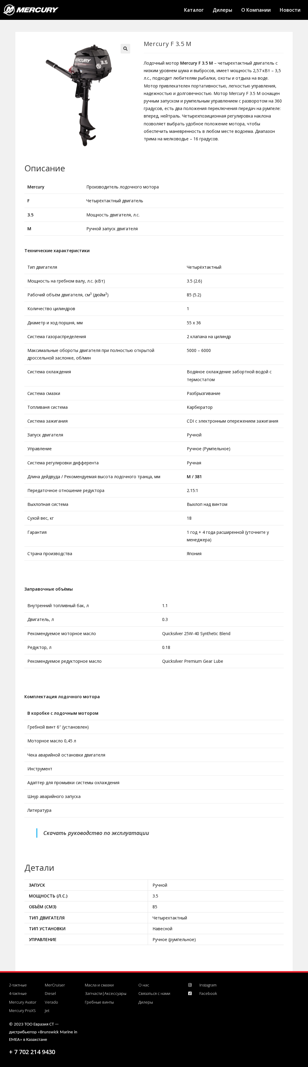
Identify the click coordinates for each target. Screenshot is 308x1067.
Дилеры (222, 10)
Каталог (194, 10)
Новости (290, 10)
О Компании (256, 10)
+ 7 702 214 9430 (32, 1052)
